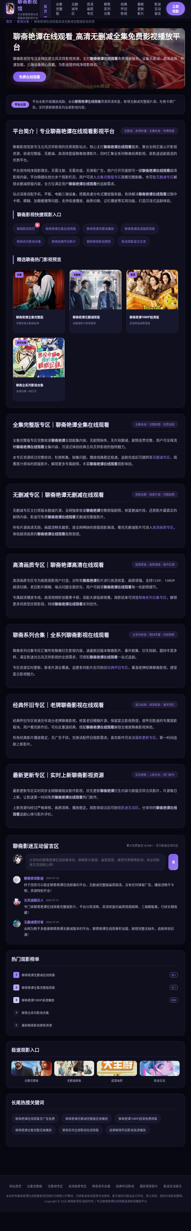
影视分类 (23, 21)
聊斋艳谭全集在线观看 (61, 229)
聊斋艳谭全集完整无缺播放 (33, 1130)
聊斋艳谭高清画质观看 (140, 229)
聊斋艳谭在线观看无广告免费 (35, 1118)
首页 (45, 8)
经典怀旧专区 (117, 667)
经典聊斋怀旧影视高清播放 (127, 1130)
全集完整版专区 (109, 177)
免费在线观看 (29, 76)
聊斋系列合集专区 (153, 597)
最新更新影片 (140, 9)
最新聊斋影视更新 (99, 241)
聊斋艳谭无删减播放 (100, 229)
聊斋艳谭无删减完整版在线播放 (86, 1118)
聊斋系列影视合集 (29, 241)
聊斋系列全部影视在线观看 (80, 1130)
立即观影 (175, 8)
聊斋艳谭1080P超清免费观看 (138, 1118)
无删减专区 (75, 9)
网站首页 (15, 1186)
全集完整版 (59, 9)
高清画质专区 (90, 9)
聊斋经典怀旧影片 (64, 241)
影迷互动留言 (157, 9)
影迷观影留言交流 (134, 241)
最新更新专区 (145, 737)
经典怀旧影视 (124, 9)
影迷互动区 (130, 807)
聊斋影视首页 (27, 227)
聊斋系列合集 (107, 9)
